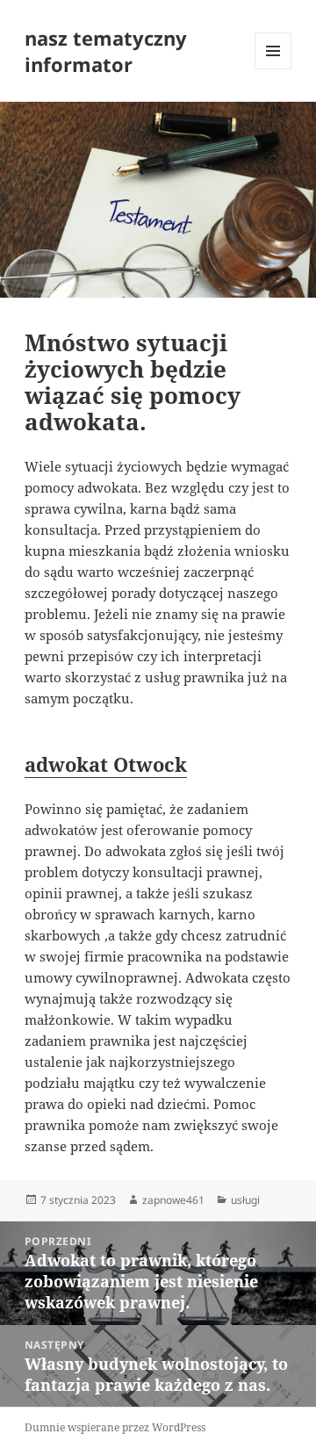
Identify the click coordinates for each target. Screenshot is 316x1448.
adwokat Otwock (106, 764)
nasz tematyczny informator (106, 51)
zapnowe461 (173, 1199)
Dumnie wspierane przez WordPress (115, 1427)
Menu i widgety (273, 68)
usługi (245, 1199)
